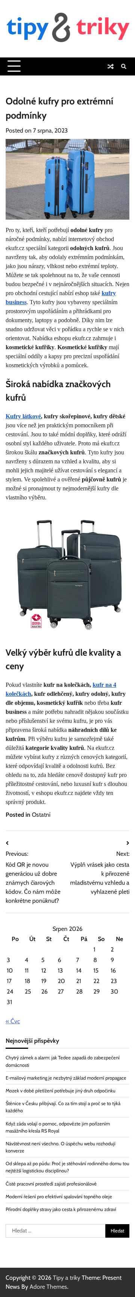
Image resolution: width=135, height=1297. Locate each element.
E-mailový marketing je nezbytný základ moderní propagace (66, 1078)
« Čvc (13, 1021)
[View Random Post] (110, 66)
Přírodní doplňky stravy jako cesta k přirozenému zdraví (61, 1209)
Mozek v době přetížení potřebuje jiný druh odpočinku (61, 1090)
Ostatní (41, 814)
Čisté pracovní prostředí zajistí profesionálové (51, 1184)
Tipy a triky (66, 1277)
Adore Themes (48, 1286)
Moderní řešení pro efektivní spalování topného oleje (59, 1196)
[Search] (123, 66)
